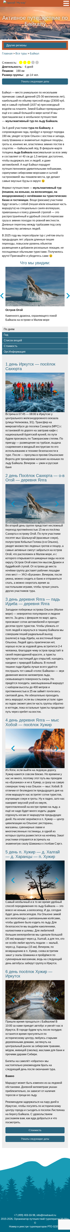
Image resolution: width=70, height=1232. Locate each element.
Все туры (21, 53)
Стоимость (35, 1130)
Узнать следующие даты (35, 81)
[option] (35, 392)
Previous (1, 295)
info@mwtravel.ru (46, 1215)
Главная (7, 53)
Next (68, 295)
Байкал (34, 53)
